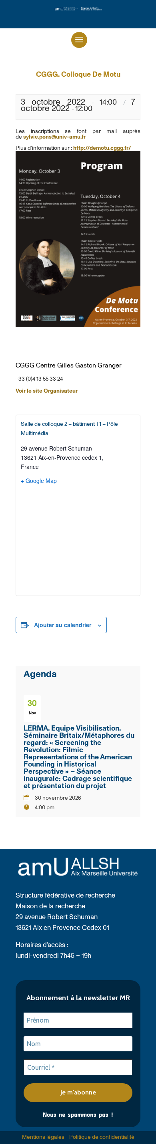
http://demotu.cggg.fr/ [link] (102, 148)
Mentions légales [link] (43, 1137)
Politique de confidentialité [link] (101, 1137)
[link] (78, 9)
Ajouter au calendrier (62, 625)
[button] (79, 40)
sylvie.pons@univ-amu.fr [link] (54, 137)
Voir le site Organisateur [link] (47, 391)
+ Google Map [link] (39, 481)
